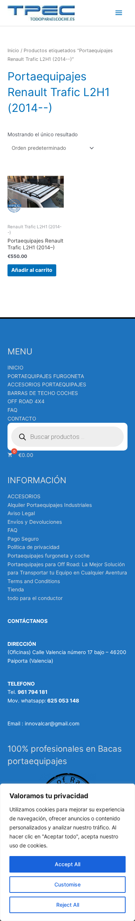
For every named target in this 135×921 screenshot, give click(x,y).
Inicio (13, 50)
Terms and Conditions (34, 581)
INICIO (15, 368)
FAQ (12, 410)
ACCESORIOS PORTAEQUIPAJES (47, 384)
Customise (67, 884)
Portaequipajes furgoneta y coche (49, 556)
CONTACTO (22, 419)
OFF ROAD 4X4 (26, 401)
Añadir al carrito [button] (31, 270)
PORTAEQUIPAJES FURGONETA (46, 376)
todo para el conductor (35, 598)
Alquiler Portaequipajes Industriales (50, 505)
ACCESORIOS (24, 496)
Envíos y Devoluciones (35, 522)
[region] (67, 852)
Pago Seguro (23, 539)
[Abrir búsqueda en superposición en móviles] (68, 437)
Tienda (16, 589)
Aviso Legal (21, 513)
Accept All (67, 864)
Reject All (67, 904)
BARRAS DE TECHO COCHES (43, 393)
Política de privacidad (33, 547)
